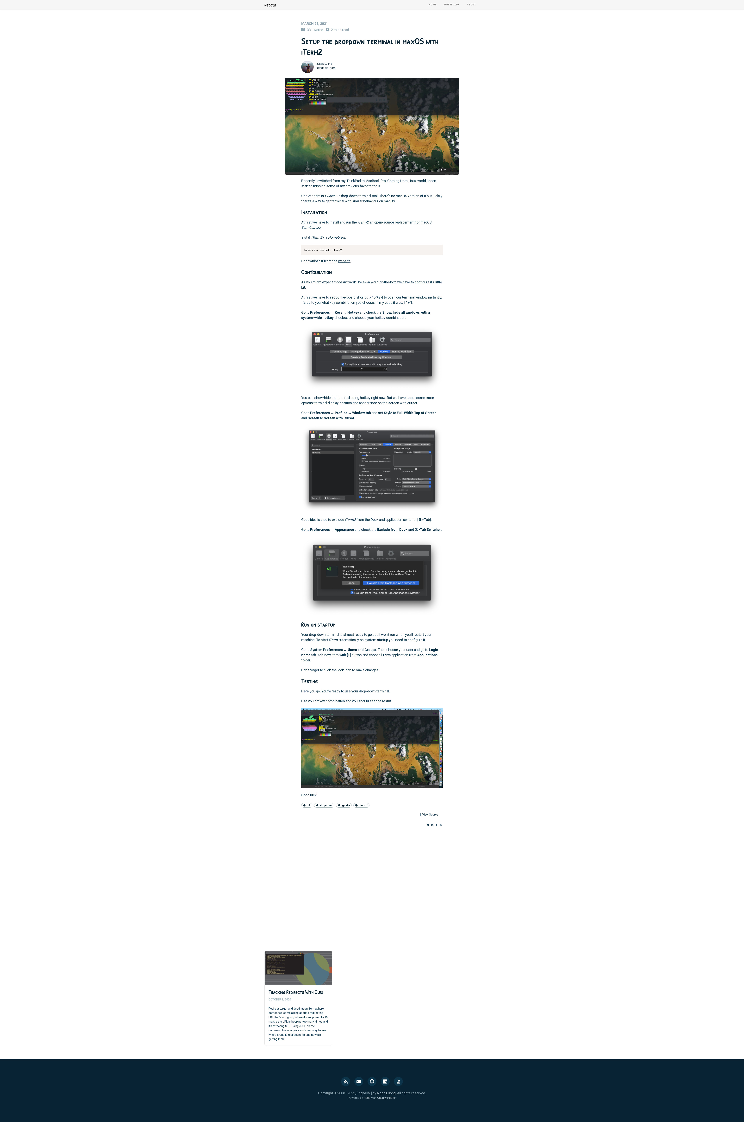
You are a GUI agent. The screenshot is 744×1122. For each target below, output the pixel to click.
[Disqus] (372, 885)
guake (346, 805)
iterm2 (364, 805)
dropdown (326, 805)
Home (433, 4)
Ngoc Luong (324, 63)
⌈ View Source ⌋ (430, 814)
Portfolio (451, 4)
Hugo (367, 1098)
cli (309, 805)
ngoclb (270, 5)
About (471, 4)
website (344, 261)
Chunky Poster (386, 1098)
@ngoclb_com (326, 68)
